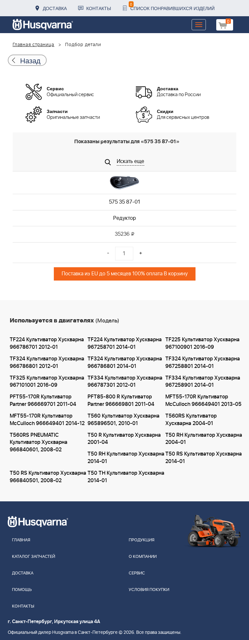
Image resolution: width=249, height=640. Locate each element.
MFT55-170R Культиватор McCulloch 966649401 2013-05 (203, 400)
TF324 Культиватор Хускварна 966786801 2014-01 (125, 362)
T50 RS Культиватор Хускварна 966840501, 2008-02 (48, 476)
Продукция (141, 540)
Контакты (98, 8)
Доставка (55, 8)
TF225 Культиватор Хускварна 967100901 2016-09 (202, 343)
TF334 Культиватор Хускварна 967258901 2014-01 (202, 381)
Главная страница (33, 45)
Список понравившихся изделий (172, 6)
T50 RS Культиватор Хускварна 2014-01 (203, 457)
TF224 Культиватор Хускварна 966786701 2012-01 (47, 343)
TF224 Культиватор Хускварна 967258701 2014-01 (125, 343)
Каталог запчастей (33, 557)
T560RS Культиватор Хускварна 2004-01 (191, 419)
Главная (21, 540)
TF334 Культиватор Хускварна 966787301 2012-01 (125, 381)
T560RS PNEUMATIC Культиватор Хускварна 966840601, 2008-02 (38, 442)
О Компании (143, 557)
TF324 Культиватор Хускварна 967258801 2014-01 (202, 362)
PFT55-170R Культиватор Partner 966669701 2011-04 (43, 400)
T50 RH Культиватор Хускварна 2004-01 (203, 438)
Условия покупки (149, 590)
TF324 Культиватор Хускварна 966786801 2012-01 (47, 362)
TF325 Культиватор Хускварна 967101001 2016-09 (47, 381)
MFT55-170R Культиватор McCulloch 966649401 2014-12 (47, 419)
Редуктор (124, 218)
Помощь (22, 590)
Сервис (137, 573)
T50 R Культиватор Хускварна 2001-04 (124, 438)
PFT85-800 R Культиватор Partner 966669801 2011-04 (121, 400)
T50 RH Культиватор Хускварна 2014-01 (126, 457)
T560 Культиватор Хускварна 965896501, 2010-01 (124, 419)
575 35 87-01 (124, 202)
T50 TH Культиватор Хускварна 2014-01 (126, 476)
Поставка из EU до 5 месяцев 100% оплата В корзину (125, 274)
